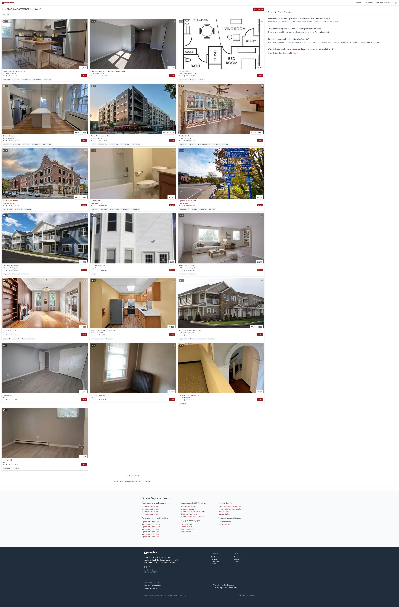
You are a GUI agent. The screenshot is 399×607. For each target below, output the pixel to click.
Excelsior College (224, 514)
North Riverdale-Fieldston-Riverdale (283, 53)
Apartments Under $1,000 (151, 527)
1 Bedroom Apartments (150, 514)
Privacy (185, 595)
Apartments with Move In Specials (192, 516)
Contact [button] (84, 75)
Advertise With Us (383, 3)
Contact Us (237, 557)
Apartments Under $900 (150, 529)
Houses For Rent (186, 524)
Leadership (215, 561)
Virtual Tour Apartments (188, 514)
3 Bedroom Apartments (150, 509)
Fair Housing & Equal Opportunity (224, 588)
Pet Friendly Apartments (188, 507)
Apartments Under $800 (150, 532)
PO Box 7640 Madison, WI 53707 (151, 571)
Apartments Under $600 (150, 534)
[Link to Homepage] (8, 3)
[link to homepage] (176, 552)
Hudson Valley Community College (230, 509)
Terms (165, 595)
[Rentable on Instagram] (149, 568)
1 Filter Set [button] (259, 9)
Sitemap (237, 561)
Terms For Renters (174, 595)
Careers (359, 3)
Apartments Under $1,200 (151, 524)
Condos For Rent (186, 527)
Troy (135, 481)
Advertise (237, 559)
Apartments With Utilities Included (192, 511)
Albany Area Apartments (126, 481)
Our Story (214, 557)
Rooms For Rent (185, 532)
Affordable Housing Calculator (223, 585)
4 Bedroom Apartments (150, 511)
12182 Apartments (225, 522)
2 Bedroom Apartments (150, 507)
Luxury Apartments (187, 529)
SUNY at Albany (224, 511)
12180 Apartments (225, 524)
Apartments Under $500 (150, 537)
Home (116, 481)
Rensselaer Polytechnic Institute (230, 507)
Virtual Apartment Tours (152, 588)
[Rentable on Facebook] (146, 568)
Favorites (369, 3)
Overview (214, 559)
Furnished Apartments (188, 509)
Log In (395, 3)
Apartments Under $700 (150, 522)
